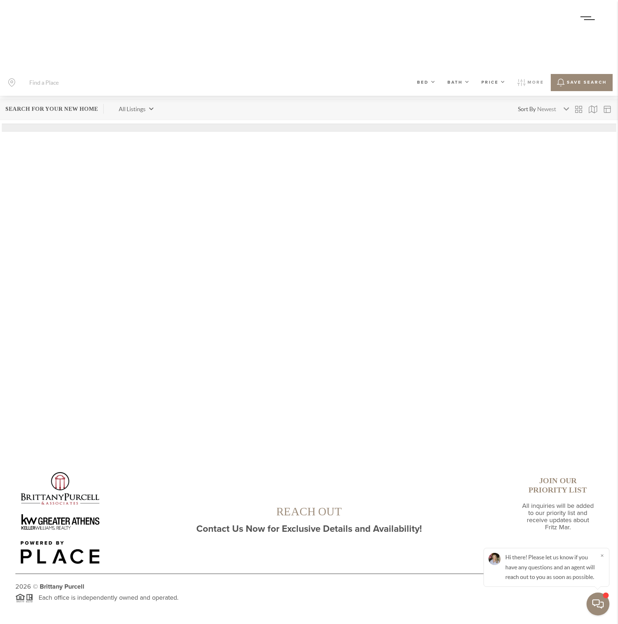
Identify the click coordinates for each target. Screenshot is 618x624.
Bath (455, 82)
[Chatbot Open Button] (598, 604)
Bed (423, 82)
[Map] (593, 109)
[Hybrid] (607, 109)
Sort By (527, 109)
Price (490, 82)
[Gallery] (579, 109)
